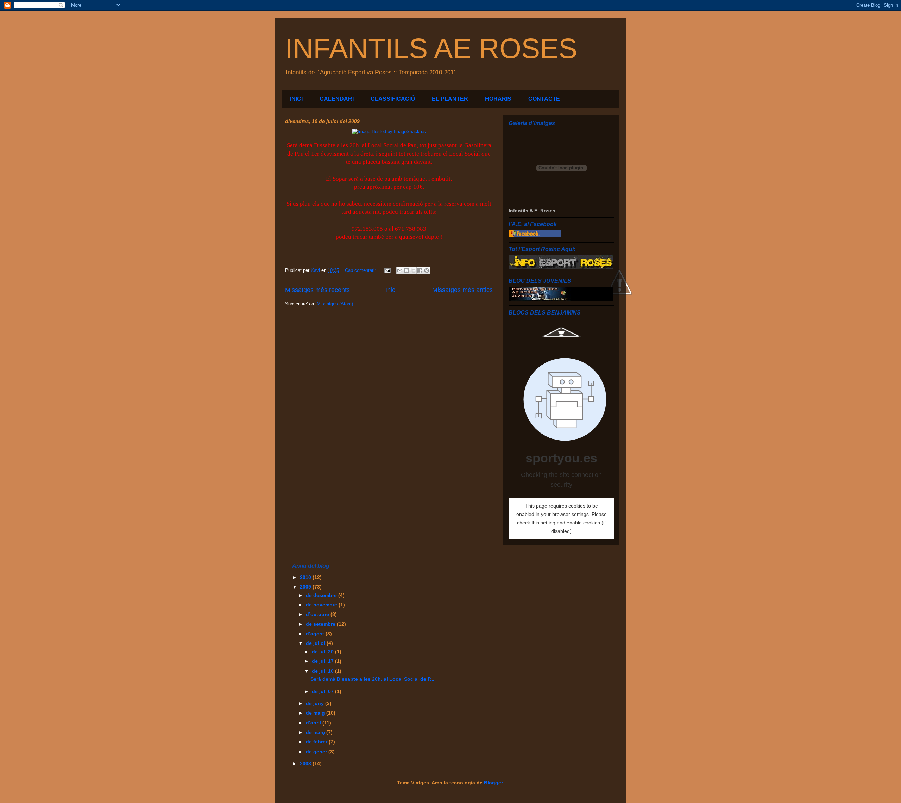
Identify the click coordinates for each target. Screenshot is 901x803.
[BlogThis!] (406, 270)
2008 (306, 763)
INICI (296, 99)
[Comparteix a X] (413, 270)
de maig (316, 713)
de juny (315, 703)
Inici (391, 289)
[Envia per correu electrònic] (399, 270)
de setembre (321, 624)
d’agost (316, 633)
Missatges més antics (462, 289)
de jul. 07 (323, 691)
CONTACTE (544, 99)
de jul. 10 (323, 671)
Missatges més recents (317, 289)
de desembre (322, 595)
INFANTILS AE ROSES (431, 48)
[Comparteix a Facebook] (419, 270)
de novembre (322, 605)
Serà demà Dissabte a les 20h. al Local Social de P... (372, 679)
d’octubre (318, 614)
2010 (306, 577)
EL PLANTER (450, 99)
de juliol (316, 643)
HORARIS (498, 99)
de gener (317, 751)
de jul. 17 (323, 661)
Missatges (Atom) (335, 303)
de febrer (317, 742)
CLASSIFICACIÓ (393, 99)
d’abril (314, 723)
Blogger (493, 782)
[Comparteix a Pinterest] (426, 270)
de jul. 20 (323, 651)
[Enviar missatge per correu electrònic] (387, 270)
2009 (306, 587)
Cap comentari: (361, 270)
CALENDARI (337, 99)
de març (316, 732)
